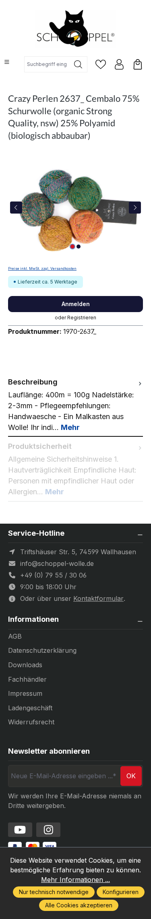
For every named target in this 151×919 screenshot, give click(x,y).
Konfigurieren (121, 891)
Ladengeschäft (30, 708)
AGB (15, 636)
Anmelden (76, 303)
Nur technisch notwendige (54, 891)
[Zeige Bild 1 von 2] (72, 247)
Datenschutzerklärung (42, 650)
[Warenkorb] (137, 64)
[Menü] (7, 62)
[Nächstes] (135, 207)
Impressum (25, 693)
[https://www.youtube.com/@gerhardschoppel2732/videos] (20, 829)
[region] (75, 207)
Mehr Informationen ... (75, 880)
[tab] (75, 404)
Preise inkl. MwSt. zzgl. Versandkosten (42, 269)
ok (131, 776)
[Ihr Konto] (119, 64)
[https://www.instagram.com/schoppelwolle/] (48, 829)
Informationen (33, 619)
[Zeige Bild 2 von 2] (79, 247)
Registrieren (81, 318)
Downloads (25, 665)
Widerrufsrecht (31, 722)
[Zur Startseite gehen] (75, 29)
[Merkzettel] (100, 64)
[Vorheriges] (16, 207)
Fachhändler (27, 679)
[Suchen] (78, 64)
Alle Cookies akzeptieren (78, 905)
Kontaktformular (98, 598)
